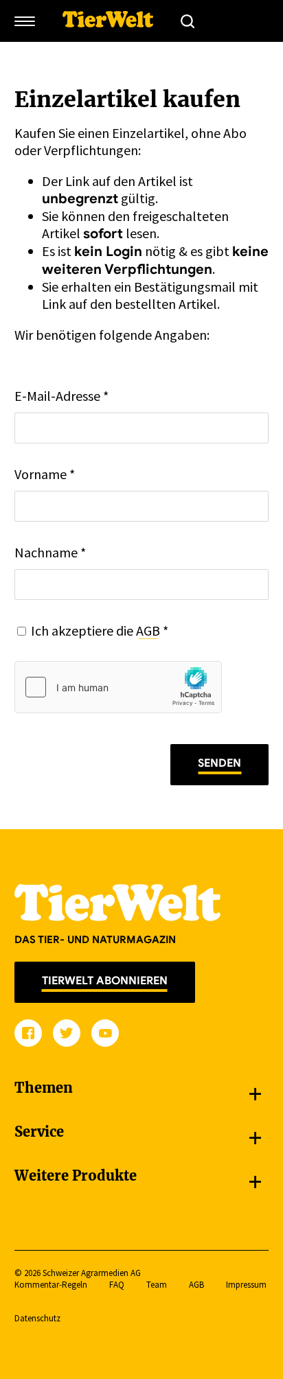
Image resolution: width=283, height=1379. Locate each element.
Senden (219, 763)
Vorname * (44, 474)
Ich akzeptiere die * (99, 630)
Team (156, 1284)
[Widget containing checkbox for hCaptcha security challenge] (118, 687)
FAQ (116, 1284)
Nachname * (50, 552)
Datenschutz (37, 1318)
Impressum (246, 1284)
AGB (148, 630)
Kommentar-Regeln (50, 1284)
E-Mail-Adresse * (61, 395)
